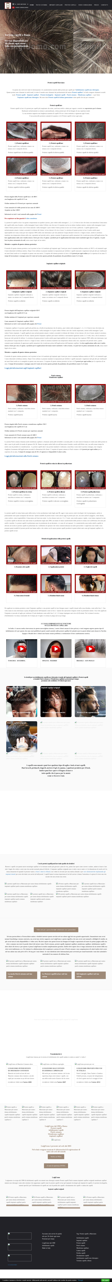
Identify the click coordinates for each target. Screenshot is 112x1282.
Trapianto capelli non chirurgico (28, 97)
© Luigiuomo (12, 1265)
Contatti (104, 5)
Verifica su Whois (56, 1156)
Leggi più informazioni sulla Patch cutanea (21, 456)
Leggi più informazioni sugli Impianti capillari (23, 368)
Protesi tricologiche (46, 95)
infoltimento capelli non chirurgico (87, 90)
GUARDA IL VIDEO (14, 1082)
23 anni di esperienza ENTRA (56, 1166)
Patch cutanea (41, 5)
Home (32, 5)
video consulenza (31, 218)
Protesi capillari (77, 92)
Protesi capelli (70, 5)
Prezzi (96, 5)
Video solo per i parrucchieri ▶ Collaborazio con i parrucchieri (56, 930)
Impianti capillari (56, 5)
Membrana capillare (84, 95)
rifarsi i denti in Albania (43, 872)
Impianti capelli (60, 95)
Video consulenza (85, 5)
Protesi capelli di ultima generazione (60, 97)
